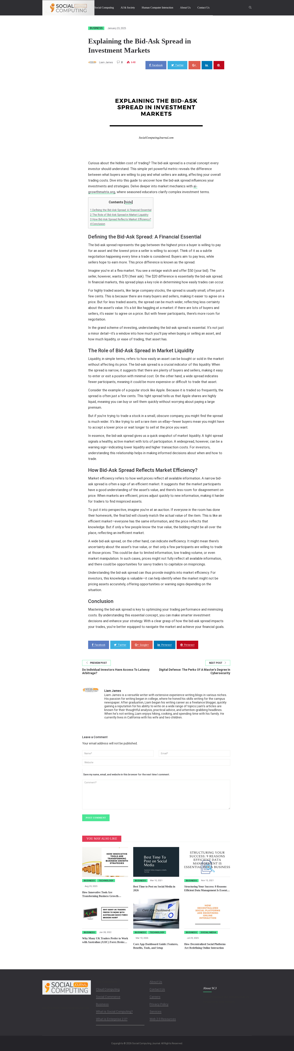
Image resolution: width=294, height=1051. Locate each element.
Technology (106, 880)
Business (96, 28)
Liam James (106, 62)
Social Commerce (108, 997)
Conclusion (97, 224)
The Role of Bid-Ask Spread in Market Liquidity (119, 214)
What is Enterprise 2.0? (111, 1019)
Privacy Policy (159, 1004)
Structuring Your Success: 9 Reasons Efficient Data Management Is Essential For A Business (207, 890)
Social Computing (104, 7)
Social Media (208, 932)
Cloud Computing (108, 989)
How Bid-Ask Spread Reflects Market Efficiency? (120, 219)
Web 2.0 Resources (163, 1019)
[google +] (194, 65)
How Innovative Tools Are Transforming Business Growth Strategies (100, 896)
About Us (185, 7)
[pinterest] (218, 65)
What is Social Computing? (114, 1011)
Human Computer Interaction (157, 7)
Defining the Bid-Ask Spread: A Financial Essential (120, 210)
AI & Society (128, 7)
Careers (155, 997)
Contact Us (203, 7)
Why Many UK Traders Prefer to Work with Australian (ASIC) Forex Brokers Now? (105, 942)
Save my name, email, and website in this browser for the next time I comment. (126, 774)
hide (128, 202)
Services (155, 1011)
